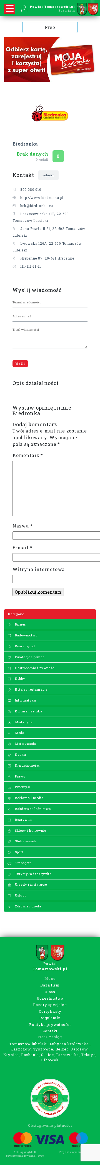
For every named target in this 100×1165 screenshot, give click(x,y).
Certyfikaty (50, 1011)
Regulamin (49, 1017)
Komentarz (27, 455)
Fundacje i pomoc (29, 657)
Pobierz (48, 175)
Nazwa (22, 526)
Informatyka (25, 700)
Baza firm (49, 985)
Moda (19, 733)
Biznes (20, 624)
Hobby (19, 678)
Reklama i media (29, 798)
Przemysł (22, 787)
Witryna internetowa (38, 569)
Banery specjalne (50, 1004)
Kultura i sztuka (28, 711)
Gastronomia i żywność (34, 668)
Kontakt (50, 1030)
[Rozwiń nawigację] (9, 9)
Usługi (20, 895)
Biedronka (25, 143)
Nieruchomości (27, 765)
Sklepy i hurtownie (30, 830)
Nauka (20, 754)
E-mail (22, 547)
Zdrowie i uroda (27, 906)
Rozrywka (23, 819)
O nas (50, 991)
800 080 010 (30, 189)
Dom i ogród (24, 646)
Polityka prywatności (50, 1024)
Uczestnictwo (50, 998)
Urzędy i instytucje (30, 884)
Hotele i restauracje (31, 689)
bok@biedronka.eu (36, 205)
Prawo (19, 776)
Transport (22, 863)
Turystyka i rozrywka (33, 874)
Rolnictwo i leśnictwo (32, 809)
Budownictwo (26, 635)
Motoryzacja (25, 743)
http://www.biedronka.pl (41, 197)
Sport (18, 852)
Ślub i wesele (25, 841)
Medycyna (23, 722)
